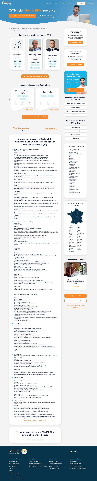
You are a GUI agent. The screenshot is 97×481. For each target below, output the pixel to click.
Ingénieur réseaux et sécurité (75, 153)
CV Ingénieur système (73, 161)
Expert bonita (76, 138)
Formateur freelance (73, 152)
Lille (70, 243)
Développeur (71, 165)
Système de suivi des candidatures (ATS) (38, 466)
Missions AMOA (72, 162)
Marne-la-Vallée (72, 246)
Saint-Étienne (80, 240)
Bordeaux (71, 228)
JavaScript (71, 158)
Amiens (70, 225)
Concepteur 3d (72, 180)
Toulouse (79, 245)
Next (60, 54)
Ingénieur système (73, 168)
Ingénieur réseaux (73, 185)
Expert (70, 174)
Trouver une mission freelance (55, 463)
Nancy (78, 225)
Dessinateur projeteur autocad (75, 150)
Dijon (70, 236)
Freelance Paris (80, 233)
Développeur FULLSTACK (74, 167)
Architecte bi (71, 188)
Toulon (78, 243)
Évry (70, 237)
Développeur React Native (74, 192)
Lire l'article (75, 286)
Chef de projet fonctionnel (74, 173)
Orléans (79, 231)
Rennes (78, 236)
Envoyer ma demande (75, 90)
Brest (70, 230)
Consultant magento (73, 176)
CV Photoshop (72, 170)
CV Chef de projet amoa (74, 149)
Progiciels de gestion (75, 107)
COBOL (70, 155)
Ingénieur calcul (72, 171)
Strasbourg (79, 242)
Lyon (70, 245)
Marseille (71, 248)
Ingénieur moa (72, 177)
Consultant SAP (72, 186)
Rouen (78, 237)
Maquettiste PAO (72, 179)
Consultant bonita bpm (76, 131)
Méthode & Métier (24, 28)
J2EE (70, 156)
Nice (78, 228)
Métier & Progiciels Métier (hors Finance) (37, 28)
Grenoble (71, 239)
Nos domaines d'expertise (14, 28)
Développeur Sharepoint (74, 194)
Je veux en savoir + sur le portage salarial (75, 306)
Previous (9, 99)
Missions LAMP (72, 164)
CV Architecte (72, 159)
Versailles (79, 249)
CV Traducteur (72, 182)
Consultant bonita (76, 127)
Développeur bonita (75, 134)
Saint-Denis (79, 239)
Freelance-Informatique (19, 478)
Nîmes (78, 230)
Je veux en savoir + (51, 128)
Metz (70, 249)
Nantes (78, 227)
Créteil (70, 234)
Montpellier (71, 251)
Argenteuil (71, 227)
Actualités (63, 3)
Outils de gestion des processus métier (18, 30)
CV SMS (70, 183)
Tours (78, 246)
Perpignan (79, 234)
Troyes (78, 248)
